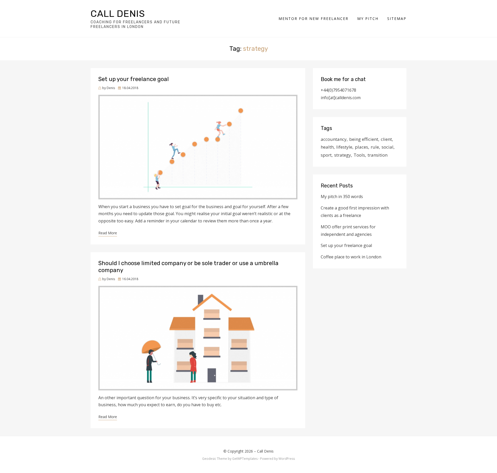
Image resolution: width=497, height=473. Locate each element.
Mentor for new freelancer (313, 18)
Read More (107, 232)
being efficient (363, 139)
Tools (359, 155)
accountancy (334, 139)
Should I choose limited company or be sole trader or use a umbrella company (188, 266)
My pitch (367, 18)
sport (326, 155)
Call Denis (118, 13)
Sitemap (396, 18)
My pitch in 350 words (342, 196)
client (386, 139)
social (387, 147)
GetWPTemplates (245, 458)
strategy (342, 155)
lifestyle (344, 147)
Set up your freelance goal (133, 79)
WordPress (287, 458)
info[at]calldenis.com (341, 97)
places (361, 147)
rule (375, 147)
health (327, 147)
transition (378, 155)
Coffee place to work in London (351, 257)
